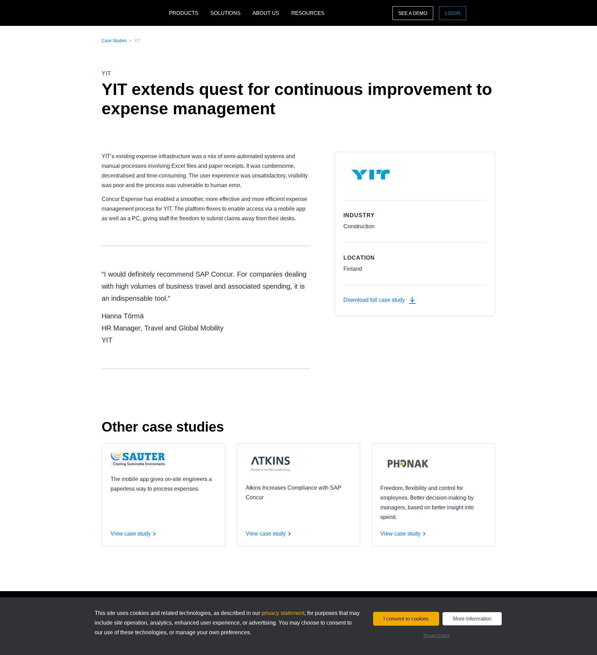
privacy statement (283, 613)
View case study (131, 534)
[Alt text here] (138, 459)
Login (452, 13)
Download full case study (374, 300)
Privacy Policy (437, 635)
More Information (472, 619)
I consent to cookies (406, 619)
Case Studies (114, 40)
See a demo (412, 13)
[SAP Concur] (133, 13)
